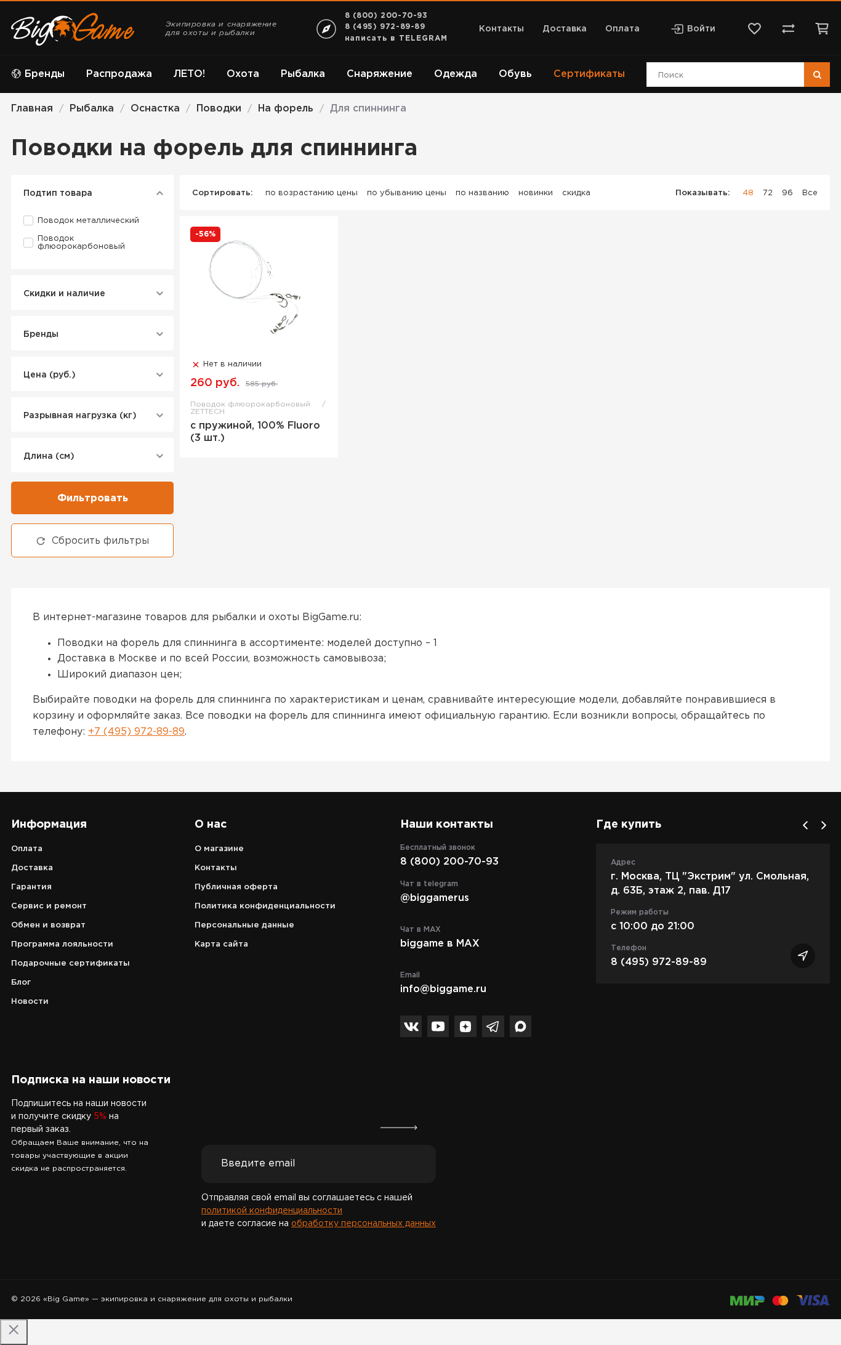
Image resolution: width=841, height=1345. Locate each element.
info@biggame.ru (443, 989)
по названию (482, 193)
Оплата (622, 29)
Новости (30, 1001)
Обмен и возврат (48, 925)
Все (810, 193)
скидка (576, 193)
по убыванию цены (406, 193)
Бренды (45, 74)
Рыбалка (303, 74)
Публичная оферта (236, 887)
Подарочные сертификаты (70, 963)
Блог (21, 982)
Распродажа (119, 74)
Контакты (501, 29)
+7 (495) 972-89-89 (136, 732)
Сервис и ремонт (49, 906)
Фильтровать (92, 498)
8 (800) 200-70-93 (386, 15)
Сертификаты (589, 74)
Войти (701, 29)
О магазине (219, 849)
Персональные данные (244, 925)
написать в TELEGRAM (396, 38)
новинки (535, 193)
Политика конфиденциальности (265, 906)
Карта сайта (221, 944)
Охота (243, 74)
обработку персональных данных (363, 1223)
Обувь (515, 74)
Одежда (455, 74)
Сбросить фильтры (100, 541)
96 (787, 193)
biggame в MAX (440, 943)
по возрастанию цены (311, 193)
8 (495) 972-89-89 (385, 26)
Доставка (564, 29)
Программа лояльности (62, 944)
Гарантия (31, 887)
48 (748, 193)
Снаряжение (379, 74)
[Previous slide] (805, 825)
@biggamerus (434, 898)
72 (768, 193)
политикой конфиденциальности (271, 1210)
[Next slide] (824, 825)
